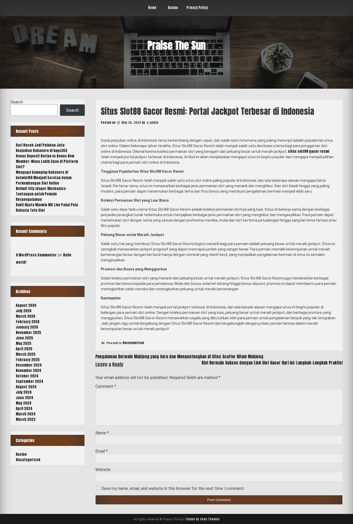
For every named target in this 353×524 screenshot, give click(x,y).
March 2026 (25, 316)
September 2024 (29, 381)
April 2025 (24, 349)
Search (16, 102)
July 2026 (24, 311)
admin (153, 122)
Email (101, 451)
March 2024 (26, 414)
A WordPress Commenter (36, 255)
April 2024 (24, 408)
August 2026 (26, 305)
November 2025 (28, 332)
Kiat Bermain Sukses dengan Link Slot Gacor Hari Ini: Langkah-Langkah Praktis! (272, 363)
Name (102, 432)
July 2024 (24, 392)
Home (152, 7)
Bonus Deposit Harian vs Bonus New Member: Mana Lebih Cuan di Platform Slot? (47, 161)
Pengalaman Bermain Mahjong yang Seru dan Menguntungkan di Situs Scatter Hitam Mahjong (179, 356)
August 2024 (26, 387)
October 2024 (27, 376)
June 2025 (24, 338)
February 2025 (28, 359)
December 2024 (29, 365)
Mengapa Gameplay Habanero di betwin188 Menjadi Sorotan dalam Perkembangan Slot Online (44, 178)
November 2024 (28, 370)
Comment (105, 386)
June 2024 (24, 397)
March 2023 (25, 419)
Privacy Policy (197, 7)
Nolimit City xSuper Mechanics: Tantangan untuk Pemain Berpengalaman (41, 194)
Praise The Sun (177, 45)
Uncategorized (133, 342)
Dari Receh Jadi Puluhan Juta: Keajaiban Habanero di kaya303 (41, 147)
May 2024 (24, 403)
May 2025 (23, 343)
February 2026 (28, 321)
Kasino (173, 7)
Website (103, 469)
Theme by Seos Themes (202, 519)
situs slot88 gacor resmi (308, 151)
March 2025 (25, 354)
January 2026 (27, 327)
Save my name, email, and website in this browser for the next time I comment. (173, 488)
